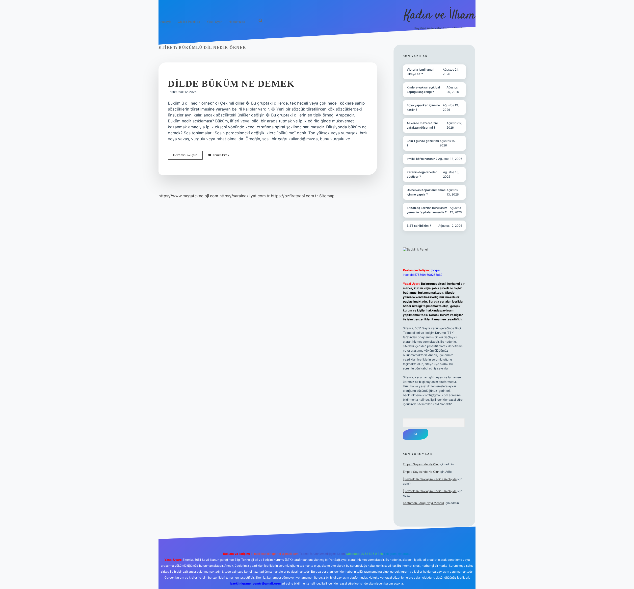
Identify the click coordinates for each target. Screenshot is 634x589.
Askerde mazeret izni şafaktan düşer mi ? (422, 125)
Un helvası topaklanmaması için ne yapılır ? (426, 192)
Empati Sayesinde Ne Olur (421, 464)
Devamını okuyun (188, 156)
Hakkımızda (237, 22)
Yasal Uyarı (214, 22)
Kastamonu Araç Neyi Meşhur (423, 503)
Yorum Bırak (221, 155)
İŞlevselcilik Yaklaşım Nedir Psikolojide (430, 479)
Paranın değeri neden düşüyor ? (422, 174)
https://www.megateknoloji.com (188, 195)
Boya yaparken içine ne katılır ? (423, 107)
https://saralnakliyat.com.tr (244, 195)
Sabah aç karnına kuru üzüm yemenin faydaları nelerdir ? (427, 210)
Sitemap (327, 195)
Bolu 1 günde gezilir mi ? (423, 143)
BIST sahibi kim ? (419, 225)
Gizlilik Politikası (189, 22)
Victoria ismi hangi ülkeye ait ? (420, 72)
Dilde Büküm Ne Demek (231, 84)
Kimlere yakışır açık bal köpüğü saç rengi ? (423, 89)
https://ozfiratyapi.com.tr (294, 195)
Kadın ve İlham (440, 15)
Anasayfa (165, 22)
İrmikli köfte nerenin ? (422, 159)
